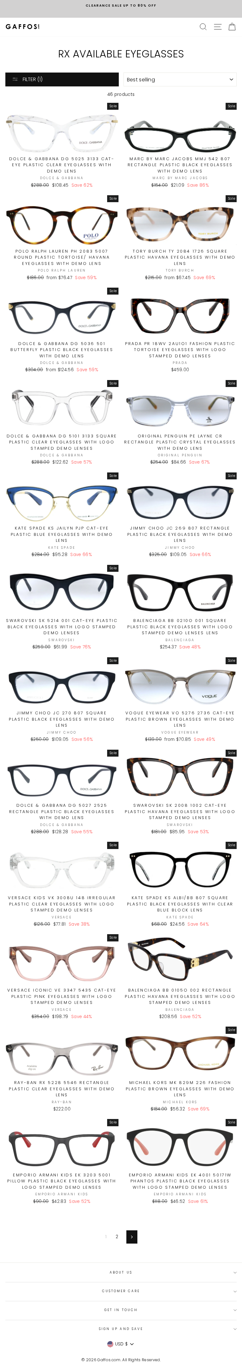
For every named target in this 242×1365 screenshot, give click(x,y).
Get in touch (121, 1310)
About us (121, 1272)
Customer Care (121, 1291)
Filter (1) (32, 79)
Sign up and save (121, 1329)
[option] (121, 5)
